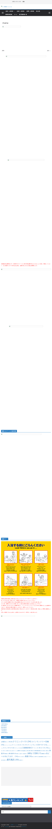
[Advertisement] (26, 776)
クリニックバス (22, 741)
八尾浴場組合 (4, 730)
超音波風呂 (41, 756)
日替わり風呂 (46, 750)
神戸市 (19, 756)
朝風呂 (7, 753)
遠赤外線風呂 (4, 760)
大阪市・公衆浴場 (9, 11)
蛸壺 (33, 756)
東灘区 (17, 753)
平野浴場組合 (4, 729)
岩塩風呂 (24, 750)
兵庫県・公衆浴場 (30, 11)
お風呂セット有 (6, 742)
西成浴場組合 (4, 727)
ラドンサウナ (8, 748)
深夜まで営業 (34, 753)
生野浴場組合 (4, 725)
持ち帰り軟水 (31, 750)
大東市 (8, 750)
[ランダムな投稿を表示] (49, 12)
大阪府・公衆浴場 (20, 11)
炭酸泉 (43, 753)
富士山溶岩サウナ (13, 750)
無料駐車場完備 (8, 14)
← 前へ (3, 50)
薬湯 (28, 756)
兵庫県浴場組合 (4, 732)
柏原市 (21, 753)
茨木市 (23, 756)
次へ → (49, 50)
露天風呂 (13, 759)
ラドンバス (18, 748)
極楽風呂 (25, 753)
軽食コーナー (47, 756)
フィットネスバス (19, 745)
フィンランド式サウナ (37, 745)
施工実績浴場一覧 (23, 14)
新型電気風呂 (38, 750)
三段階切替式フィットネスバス (35, 748)
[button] (13, 11)
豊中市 (37, 756)
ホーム (15, 14)
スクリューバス (8, 745)
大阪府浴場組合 (4, 724)
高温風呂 (21, 760)
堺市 (4, 750)
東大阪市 (12, 753)
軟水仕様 (38, 11)
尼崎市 (19, 750)
